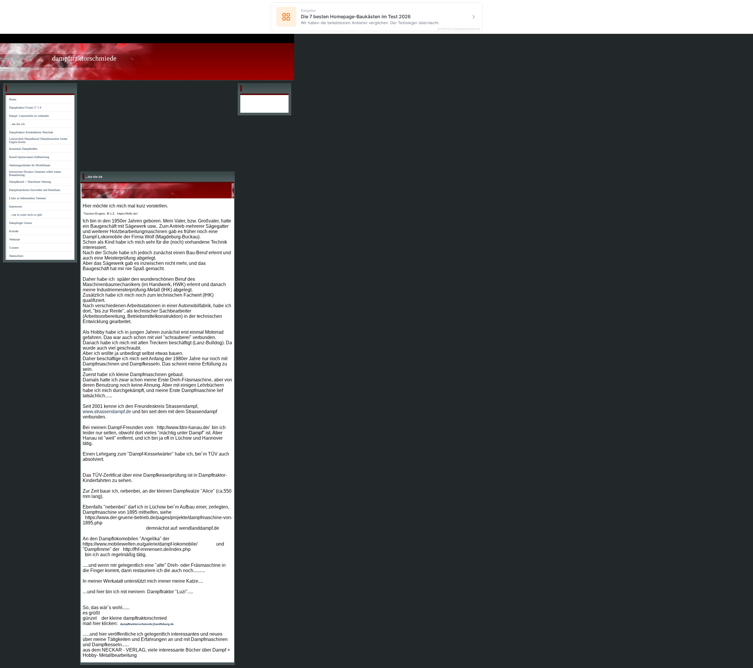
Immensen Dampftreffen (23, 148)
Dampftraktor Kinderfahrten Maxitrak (31, 132)
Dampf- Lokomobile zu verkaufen (29, 115)
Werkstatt (14, 239)
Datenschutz (16, 255)
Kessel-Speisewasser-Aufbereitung (29, 157)
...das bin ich (17, 124)
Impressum (15, 206)
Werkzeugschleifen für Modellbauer (29, 165)
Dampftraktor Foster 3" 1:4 (25, 107)
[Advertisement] (157, 127)
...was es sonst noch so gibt (25, 214)
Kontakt (14, 231)
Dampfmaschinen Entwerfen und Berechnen (34, 190)
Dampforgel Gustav (20, 223)
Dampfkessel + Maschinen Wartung (30, 181)
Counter (14, 247)
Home (12, 99)
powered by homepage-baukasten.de (459, 28)
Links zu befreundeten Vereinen (27, 198)
